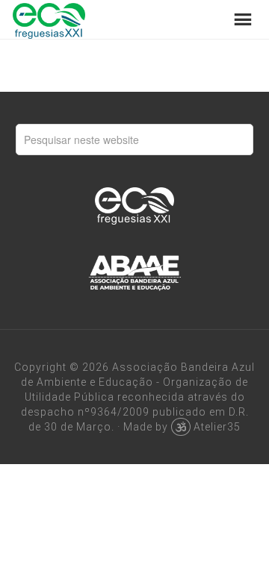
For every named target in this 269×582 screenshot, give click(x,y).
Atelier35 (217, 427)
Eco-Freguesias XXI (48, 19)
